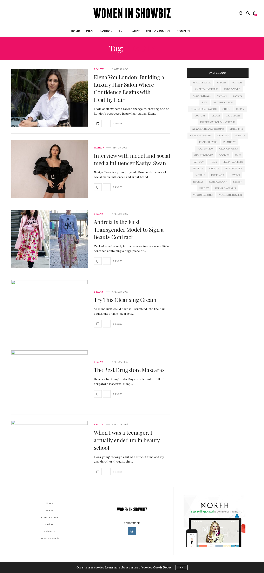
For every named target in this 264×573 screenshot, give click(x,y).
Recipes (198, 181)
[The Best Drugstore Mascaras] (49, 379)
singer (237, 181)
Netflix (235, 175)
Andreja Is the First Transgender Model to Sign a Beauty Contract (129, 229)
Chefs (226, 109)
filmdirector (208, 142)
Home (75, 31)
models (200, 175)
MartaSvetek (233, 168)
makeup (198, 168)
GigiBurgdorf (203, 155)
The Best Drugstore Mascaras (129, 370)
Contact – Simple (49, 538)
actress (237, 82)
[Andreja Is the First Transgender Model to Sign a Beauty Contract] (49, 239)
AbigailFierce (202, 82)
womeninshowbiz (230, 194)
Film (89, 31)
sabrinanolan (218, 181)
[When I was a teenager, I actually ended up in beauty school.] (49, 449)
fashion (240, 135)
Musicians (217, 175)
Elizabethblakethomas (208, 128)
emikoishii (236, 128)
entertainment (200, 135)
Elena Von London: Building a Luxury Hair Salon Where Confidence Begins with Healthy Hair (129, 88)
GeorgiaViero (228, 148)
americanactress (206, 89)
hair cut (198, 161)
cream (240, 109)
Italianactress (233, 161)
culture (200, 115)
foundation (205, 148)
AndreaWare (232, 89)
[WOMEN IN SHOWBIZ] (132, 13)
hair (238, 155)
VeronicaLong (203, 194)
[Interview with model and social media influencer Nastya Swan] (49, 169)
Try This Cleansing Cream (125, 299)
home (213, 161)
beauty (237, 95)
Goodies (223, 155)
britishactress (223, 102)
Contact (183, 31)
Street (204, 188)
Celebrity (49, 531)
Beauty (134, 31)
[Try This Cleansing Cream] (49, 309)
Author (222, 95)
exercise (223, 135)
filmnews (229, 142)
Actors (221, 82)
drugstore (233, 115)
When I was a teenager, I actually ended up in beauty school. (127, 440)
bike (204, 102)
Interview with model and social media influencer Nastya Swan (132, 159)
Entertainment (158, 31)
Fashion (99, 148)
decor (215, 115)
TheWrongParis (225, 188)
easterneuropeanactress (217, 122)
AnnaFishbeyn (202, 95)
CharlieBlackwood (204, 109)
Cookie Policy (162, 567)
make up (214, 168)
